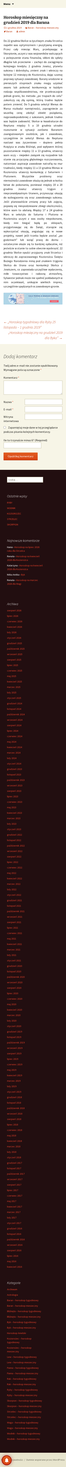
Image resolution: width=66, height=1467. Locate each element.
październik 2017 (16, 1173)
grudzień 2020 (14, 966)
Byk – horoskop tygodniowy (21, 1322)
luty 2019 (11, 1086)
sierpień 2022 (14, 856)
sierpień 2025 (14, 659)
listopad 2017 (14, 1168)
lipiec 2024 (12, 730)
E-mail (8, 409)
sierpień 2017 (14, 1184)
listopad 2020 (14, 971)
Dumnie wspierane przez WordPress (45, 1459)
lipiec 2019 (12, 1059)
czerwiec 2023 (14, 801)
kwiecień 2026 (14, 626)
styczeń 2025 (14, 698)
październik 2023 (16, 780)
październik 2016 (16, 1239)
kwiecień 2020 (14, 1009)
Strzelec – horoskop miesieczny (24, 1417)
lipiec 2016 (12, 1255)
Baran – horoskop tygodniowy (23, 1300)
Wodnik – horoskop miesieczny (23, 1439)
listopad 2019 (14, 1037)
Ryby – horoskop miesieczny (22, 1395)
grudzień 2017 (14, 1162)
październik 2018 (16, 1108)
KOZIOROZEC (14, 513)
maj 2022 (11, 873)
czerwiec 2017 (14, 1195)
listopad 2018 (14, 1102)
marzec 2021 (13, 949)
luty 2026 (11, 632)
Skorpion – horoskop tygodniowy (24, 1400)
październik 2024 (16, 714)
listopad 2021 (14, 905)
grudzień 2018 (14, 1097)
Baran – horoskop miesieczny (43, 27)
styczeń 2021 (14, 960)
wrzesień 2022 (14, 851)
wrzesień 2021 (14, 916)
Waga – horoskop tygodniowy (22, 1422)
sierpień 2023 (14, 791)
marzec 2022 (13, 883)
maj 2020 (11, 1004)
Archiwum (12, 1289)
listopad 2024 (14, 708)
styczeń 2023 (14, 829)
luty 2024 (11, 758)
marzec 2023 (13, 818)
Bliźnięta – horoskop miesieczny (24, 1316)
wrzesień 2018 (14, 1113)
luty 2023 (11, 823)
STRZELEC (12, 519)
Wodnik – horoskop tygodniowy (23, 1433)
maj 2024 (11, 741)
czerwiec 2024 (14, 736)
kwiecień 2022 (14, 878)
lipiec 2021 (12, 927)
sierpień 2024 (14, 725)
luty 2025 (11, 692)
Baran (9, 31)
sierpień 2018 (14, 1119)
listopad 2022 (14, 840)
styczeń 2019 (14, 1091)
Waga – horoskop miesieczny (22, 1428)
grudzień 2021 (14, 900)
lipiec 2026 (12, 615)
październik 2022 (16, 845)
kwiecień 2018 (14, 1141)
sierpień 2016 (14, 1250)
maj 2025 (11, 676)
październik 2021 (16, 911)
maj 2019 (11, 1069)
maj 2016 (11, 1261)
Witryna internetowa (11, 419)
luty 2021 (11, 955)
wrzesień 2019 (14, 1048)
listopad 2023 (14, 774)
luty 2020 (11, 1020)
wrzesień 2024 (14, 719)
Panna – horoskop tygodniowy (23, 1367)
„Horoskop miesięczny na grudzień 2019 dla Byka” (35, 335)
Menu (7, 4)
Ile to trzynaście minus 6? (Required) (25, 440)
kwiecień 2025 (14, 681)
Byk (23, 574)
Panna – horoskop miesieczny (22, 1373)
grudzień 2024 (14, 703)
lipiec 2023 (12, 796)
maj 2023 (11, 807)
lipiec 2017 (12, 1190)
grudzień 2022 (14, 834)
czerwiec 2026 (14, 621)
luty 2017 (11, 1217)
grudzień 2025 (14, 643)
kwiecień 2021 (14, 944)
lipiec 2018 (12, 1124)
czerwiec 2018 (14, 1130)
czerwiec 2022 (14, 867)
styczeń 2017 (14, 1223)
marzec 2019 (13, 1080)
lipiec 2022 (12, 862)
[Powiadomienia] (7, 1460)
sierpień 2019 (14, 1053)
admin (22, 31)
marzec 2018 (13, 1146)
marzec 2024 (13, 752)
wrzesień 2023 (14, 785)
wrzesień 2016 (14, 1244)
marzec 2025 (13, 687)
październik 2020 (16, 976)
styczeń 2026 (14, 637)
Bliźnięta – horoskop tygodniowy (24, 1311)
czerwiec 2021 (14, 933)
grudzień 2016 (14, 1228)
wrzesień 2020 (14, 982)
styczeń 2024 (14, 763)
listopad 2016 (14, 1234)
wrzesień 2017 (14, 1179)
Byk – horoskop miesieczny (21, 1327)
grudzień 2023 (14, 769)
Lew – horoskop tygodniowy (22, 1356)
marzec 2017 (13, 1212)
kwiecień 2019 (14, 1075)
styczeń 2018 (14, 1157)
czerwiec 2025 (14, 670)
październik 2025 (16, 648)
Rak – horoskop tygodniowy (21, 1378)
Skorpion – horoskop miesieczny (24, 1406)
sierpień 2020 (14, 987)
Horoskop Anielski (16, 1333)
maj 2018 (11, 1135)
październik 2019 (16, 1042)
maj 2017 (11, 1201)
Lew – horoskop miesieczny (21, 1362)
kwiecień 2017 (14, 1206)
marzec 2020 (13, 1015)
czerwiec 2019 (14, 1064)
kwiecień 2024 (14, 747)
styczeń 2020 (14, 1026)
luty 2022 (11, 889)
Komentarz (11, 377)
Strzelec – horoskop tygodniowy (24, 1411)
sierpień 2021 (14, 922)
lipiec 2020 (12, 993)
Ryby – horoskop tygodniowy (22, 1389)
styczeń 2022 (14, 894)
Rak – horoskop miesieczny (21, 1384)
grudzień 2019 (14, 1031)
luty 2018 (11, 1151)
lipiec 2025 (12, 665)
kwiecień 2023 (14, 812)
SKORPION (12, 524)
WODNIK (11, 508)
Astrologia (12, 1294)
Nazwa (8, 402)
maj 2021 (11, 938)
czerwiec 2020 (14, 998)
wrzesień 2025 (14, 654)
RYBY (9, 502)
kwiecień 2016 (14, 1266)
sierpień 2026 (14, 610)
